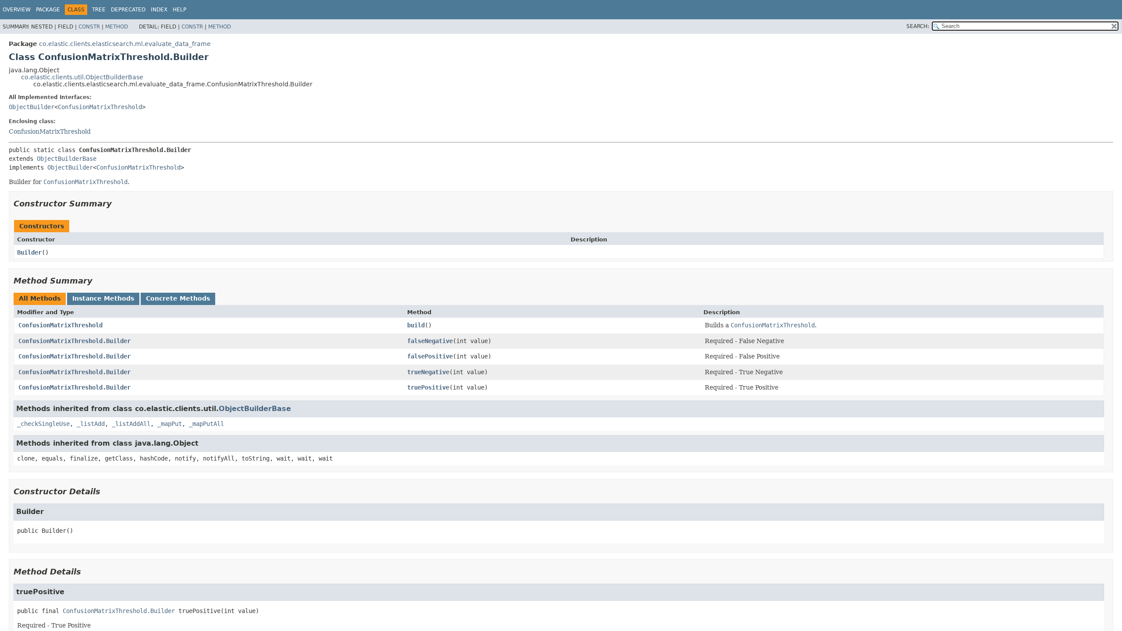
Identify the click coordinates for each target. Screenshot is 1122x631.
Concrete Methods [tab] (178, 298)
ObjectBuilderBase (66, 158)
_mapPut (169, 423)
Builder (29, 252)
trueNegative (428, 372)
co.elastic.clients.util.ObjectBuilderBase (82, 77)
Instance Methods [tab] (103, 298)
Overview (17, 10)
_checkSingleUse (43, 423)
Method (116, 27)
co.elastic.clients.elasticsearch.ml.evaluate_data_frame (125, 43)
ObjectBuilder (31, 106)
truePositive (428, 387)
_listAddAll (131, 423)
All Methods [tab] (39, 298)
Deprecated (128, 10)
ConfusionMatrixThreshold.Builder (74, 340)
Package (48, 10)
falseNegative (430, 340)
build (416, 325)
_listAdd (91, 423)
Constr (89, 27)
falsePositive (430, 356)
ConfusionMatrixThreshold (100, 106)
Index (159, 10)
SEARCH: (917, 26)
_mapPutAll (206, 423)
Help (179, 10)
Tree (99, 10)
